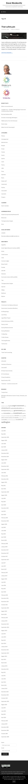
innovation (7, 413)
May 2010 (3, 714)
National (13, 415)
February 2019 (4, 517)
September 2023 (5, 469)
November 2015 (5, 601)
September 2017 (5, 559)
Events (3, 155)
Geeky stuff (3, 181)
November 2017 (5, 553)
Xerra (2, 224)
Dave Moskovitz (14, 2)
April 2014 (3, 643)
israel (23, 413)
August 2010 (4, 704)
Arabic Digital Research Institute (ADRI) (10, 248)
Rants (2, 177)
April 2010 (3, 717)
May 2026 (3, 434)
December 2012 (4, 669)
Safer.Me (3, 270)
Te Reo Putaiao (4, 337)
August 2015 (4, 611)
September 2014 (5, 627)
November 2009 (5, 730)
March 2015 (4, 614)
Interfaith (3, 194)
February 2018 (4, 543)
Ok (14, 781)
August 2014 (4, 630)
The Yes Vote (4, 343)
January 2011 (4, 688)
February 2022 (4, 476)
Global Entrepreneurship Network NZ (10, 214)
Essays (2, 148)
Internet (12, 413)
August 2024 (4, 459)
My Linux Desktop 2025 (6, 114)
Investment (4, 184)
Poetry (3, 165)
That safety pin (8, 26)
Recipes (3, 145)
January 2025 (4, 450)
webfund (20, 419)
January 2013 (4, 666)
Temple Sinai (4, 392)
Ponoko (3, 267)
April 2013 (3, 659)
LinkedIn (3, 233)
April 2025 (3, 447)
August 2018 (4, 524)
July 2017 (3, 563)
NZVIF (17, 415)
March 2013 (4, 662)
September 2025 (5, 437)
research (6, 417)
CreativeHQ (13, 408)
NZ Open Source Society (6, 370)
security (16, 417)
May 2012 (3, 672)
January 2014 (4, 646)
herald (2, 413)
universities (13, 419)
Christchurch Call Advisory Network (9, 305)
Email (2, 748)
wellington (5, 422)
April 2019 (3, 514)
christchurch (5, 408)
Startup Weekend (5, 331)
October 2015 (4, 604)
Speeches (3, 174)
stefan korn (24, 417)
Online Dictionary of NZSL (7, 321)
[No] (26, 779)
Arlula (2, 251)
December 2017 (4, 550)
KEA (25, 413)
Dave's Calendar (5, 205)
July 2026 (3, 430)
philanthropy (21, 415)
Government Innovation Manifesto (9, 308)
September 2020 (5, 492)
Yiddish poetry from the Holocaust (9, 120)
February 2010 (4, 720)
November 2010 (5, 695)
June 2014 (3, 637)
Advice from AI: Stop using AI (8, 127)
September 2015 (5, 608)
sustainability (4, 419)
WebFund (3, 293)
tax (7, 419)
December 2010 (4, 691)
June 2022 (3, 472)
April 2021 (3, 488)
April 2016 (3, 592)
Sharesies (3, 273)
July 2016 (3, 582)
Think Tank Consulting (6, 352)
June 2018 (3, 530)
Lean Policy (4, 314)
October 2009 (4, 733)
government (18, 410)
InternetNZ (4, 190)
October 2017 (4, 556)
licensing (2, 415)
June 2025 (3, 443)
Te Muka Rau (4, 334)
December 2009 (4, 727)
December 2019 (4, 508)
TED (9, 419)
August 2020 (4, 495)
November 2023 (5, 466)
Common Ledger (5, 261)
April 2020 (3, 505)
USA (16, 419)
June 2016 (3, 585)
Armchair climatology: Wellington (9, 117)
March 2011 (4, 685)
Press (2, 171)
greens (24, 410)
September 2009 (5, 736)
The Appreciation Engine (7, 221)
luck (5, 415)
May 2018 (3, 534)
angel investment (18, 406)
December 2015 (4, 598)
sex (19, 417)
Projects (3, 197)
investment (17, 413)
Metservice (3, 217)
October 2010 (4, 698)
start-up (21, 417)
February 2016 (4, 595)
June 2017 (3, 566)
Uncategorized (4, 139)
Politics (3, 187)
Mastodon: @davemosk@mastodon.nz (10, 236)
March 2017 (4, 569)
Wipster (3, 296)
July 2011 (3, 675)
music (2, 161)
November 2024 (5, 456)
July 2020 (3, 498)
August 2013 (4, 656)
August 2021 (4, 482)
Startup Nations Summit (7, 327)
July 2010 (3, 707)
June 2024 (3, 463)
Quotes (3, 158)
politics (2, 417)
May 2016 (3, 588)
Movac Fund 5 (4, 264)
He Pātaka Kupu (5, 311)
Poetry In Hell (4, 324)
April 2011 (3, 682)
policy (24, 415)
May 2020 (3, 501)
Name (2, 742)
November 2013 (5, 649)
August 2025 (4, 440)
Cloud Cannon (4, 254)
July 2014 (3, 633)
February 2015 (4, 617)
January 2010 (4, 724)
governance (12, 410)
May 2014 (3, 640)
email (23, 408)
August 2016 (4, 579)
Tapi (2, 280)
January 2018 (4, 546)
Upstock (3, 286)
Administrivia (4, 142)
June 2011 (3, 678)
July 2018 (3, 527)
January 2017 (4, 575)
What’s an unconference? (7, 106)
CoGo (2, 257)
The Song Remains (5, 340)
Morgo (11, 415)
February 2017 (4, 572)
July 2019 (3, 511)
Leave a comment (15, 29)
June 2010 (3, 711)
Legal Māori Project (5, 318)
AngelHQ (3, 244)
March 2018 (4, 540)
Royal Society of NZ (5, 380)
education (19, 408)
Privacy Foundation (5, 377)
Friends (3, 152)
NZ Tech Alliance (5, 374)
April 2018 (3, 537)
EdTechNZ (3, 361)
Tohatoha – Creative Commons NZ (9, 383)
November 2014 (5, 624)
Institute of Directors (6, 364)
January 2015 (4, 621)
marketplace (8, 415)
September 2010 (5, 701)
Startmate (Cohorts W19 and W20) (9, 277)
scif (13, 417)
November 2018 (5, 521)
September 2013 (5, 653)
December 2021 (4, 479)
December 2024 (4, 453)
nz (15, 415)
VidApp (3, 290)
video (2, 168)
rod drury (10, 417)
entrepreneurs (5, 410)
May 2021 (3, 485)
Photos (3, 136)
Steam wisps (4, 124)
